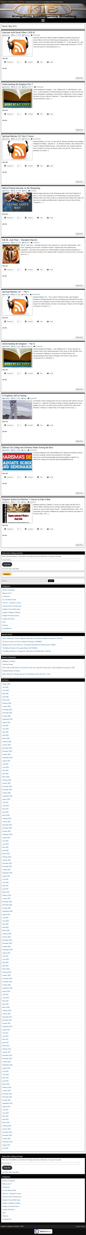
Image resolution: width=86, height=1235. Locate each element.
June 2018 (5, 998)
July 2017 (5, 1033)
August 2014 (6, 1145)
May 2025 (5, 732)
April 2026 (5, 697)
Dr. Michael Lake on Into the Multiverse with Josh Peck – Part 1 (31, 674)
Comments (33, 191)
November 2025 (7, 713)
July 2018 (5, 994)
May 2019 (5, 962)
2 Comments (40, 87)
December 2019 (7, 940)
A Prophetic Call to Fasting (14, 395)
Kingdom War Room (8, 619)
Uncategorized (6, 628)
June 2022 (5, 844)
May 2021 (5, 885)
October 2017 (6, 1023)
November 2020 (7, 905)
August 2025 (6, 722)
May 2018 (5, 1001)
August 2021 (6, 876)
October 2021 (6, 869)
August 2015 (6, 1106)
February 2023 (6, 818)
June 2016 (5, 1074)
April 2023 (5, 812)
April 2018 (5, 1004)
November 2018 (7, 981)
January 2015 (6, 1129)
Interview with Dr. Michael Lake (11, 606)
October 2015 (6, 1100)
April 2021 (5, 889)
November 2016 (7, 1058)
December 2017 (7, 1017)
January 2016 (6, 1090)
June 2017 (5, 1036)
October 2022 (6, 831)
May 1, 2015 (16, 450)
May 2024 (5, 770)
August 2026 (6, 684)
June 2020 (5, 921)
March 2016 (6, 1084)
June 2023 (5, 805)
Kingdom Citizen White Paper (11, 609)
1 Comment (35, 242)
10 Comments (36, 294)
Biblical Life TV (28, 87)
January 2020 (6, 937)
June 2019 (5, 959)
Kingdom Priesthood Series (10, 615)
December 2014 (7, 1132)
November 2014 (7, 1135)
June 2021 (5, 882)
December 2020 (7, 902)
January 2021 (6, 898)
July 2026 (5, 687)
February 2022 (6, 857)
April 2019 (5, 966)
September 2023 (7, 796)
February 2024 (6, 780)
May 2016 (5, 1078)
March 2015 (6, 1122)
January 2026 (6, 706)
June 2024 (5, 767)
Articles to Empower (8, 590)
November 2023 (7, 789)
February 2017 (6, 1049)
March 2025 (6, 738)
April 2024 (5, 773)
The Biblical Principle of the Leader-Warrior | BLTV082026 (19, 648)
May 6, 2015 (16, 294)
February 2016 (6, 1087)
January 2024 (6, 783)
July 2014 (5, 1148)
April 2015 (5, 1119)
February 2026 (6, 703)
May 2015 (5, 1116)
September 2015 (7, 1103)
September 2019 (7, 949)
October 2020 (6, 908)
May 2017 (5, 1039)
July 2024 (5, 764)
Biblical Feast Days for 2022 (66, 667)
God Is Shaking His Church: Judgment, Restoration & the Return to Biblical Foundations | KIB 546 (32, 638)
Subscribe (7, 564)
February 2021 (6, 895)
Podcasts (27, 35)
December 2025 (7, 709)
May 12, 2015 (17, 242)
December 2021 (7, 863)
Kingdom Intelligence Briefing (12, 1)
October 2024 (6, 754)
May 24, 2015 (17, 87)
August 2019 (6, 953)
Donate (13, 661)
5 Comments (33, 398)
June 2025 (5, 729)
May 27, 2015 (17, 35)
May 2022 (5, 847)
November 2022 (7, 828)
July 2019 (5, 956)
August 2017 (6, 1030)
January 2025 (6, 745)
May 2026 (5, 693)
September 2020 (7, 911)
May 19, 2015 (17, 139)
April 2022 (5, 850)
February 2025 (6, 741)
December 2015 (7, 1094)
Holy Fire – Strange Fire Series (11, 603)
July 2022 (5, 841)
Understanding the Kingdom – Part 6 (18, 343)
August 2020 (6, 914)
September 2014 (7, 1142)
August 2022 (6, 837)
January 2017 (6, 1052)
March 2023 (6, 815)
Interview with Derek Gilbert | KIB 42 (18, 32)
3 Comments (39, 346)
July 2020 (5, 917)
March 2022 (6, 853)
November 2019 (7, 943)
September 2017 (7, 1026)
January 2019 (6, 975)
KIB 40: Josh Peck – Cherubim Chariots (19, 240)
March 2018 (6, 1007)
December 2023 (7, 786)
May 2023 (5, 809)
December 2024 (7, 748)
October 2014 (6, 1138)
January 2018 (6, 1013)
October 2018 (6, 985)
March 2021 (6, 892)
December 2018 (7, 978)
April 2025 (5, 735)
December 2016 (7, 1055)
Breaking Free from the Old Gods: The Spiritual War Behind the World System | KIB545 (28, 645)
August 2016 (6, 1068)
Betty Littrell (6, 674)
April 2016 (5, 1081)
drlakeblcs (7, 35)
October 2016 (6, 1062)
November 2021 (7, 866)
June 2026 (5, 690)
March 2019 (6, 969)
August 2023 (6, 799)
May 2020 (5, 924)
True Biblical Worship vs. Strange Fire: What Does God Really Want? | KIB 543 (26, 651)
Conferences (6, 596)
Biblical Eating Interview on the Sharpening (21, 188)
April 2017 (5, 1042)
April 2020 (5, 927)
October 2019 (6, 946)
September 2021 (7, 873)
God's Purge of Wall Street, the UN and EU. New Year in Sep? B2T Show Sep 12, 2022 (28, 667)
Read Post (79, 78)
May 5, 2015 (16, 398)
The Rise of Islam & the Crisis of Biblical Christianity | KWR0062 (22, 641)
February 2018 (6, 1010)
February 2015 (6, 1126)
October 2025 (6, 716)
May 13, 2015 (17, 191)
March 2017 (6, 1046)
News (25, 191)
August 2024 (6, 761)
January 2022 (6, 860)
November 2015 (7, 1097)
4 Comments (36, 35)
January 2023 (6, 821)
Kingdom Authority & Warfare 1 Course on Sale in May (26, 499)
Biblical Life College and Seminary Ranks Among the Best (27, 447)
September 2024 (7, 757)
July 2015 (5, 1110)
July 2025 (5, 725)
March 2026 (6, 700)
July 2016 (5, 1071)
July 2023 (5, 802)
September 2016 (7, 1065)
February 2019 (6, 972)
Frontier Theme (80, 1226)
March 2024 (6, 777)
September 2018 (7, 988)
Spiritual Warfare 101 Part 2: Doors (18, 136)
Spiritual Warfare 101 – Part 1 (15, 292)
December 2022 (7, 825)
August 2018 (6, 991)
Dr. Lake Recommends (9, 599)
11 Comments (36, 139)
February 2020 (6, 934)
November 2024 (7, 751)
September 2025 (7, 719)
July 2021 (5, 879)
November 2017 (7, 1020)
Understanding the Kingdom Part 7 (17, 84)
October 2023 (6, 793)
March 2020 (6, 930)
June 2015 (5, 1113)
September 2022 (7, 834)
